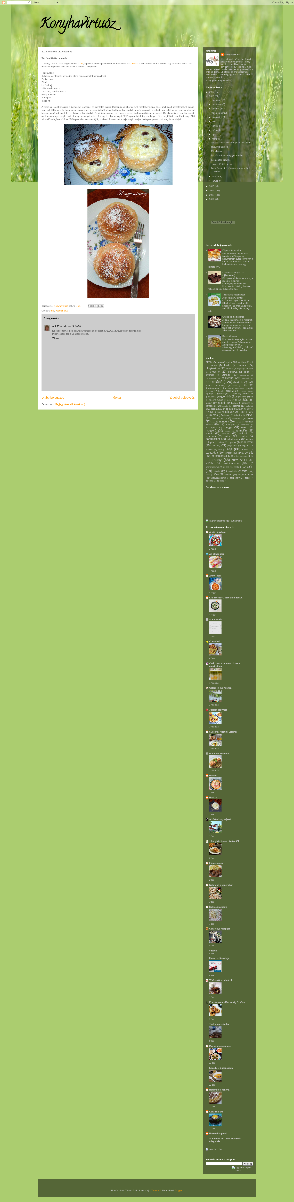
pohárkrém (246, 442)
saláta (245, 449)
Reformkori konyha (219, 1089)
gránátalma (211, 397)
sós (251, 452)
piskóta (249, 439)
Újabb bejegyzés (53, 397)
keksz (218, 408)
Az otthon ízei (216, 554)
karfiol (248, 406)
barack (242, 365)
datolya (222, 385)
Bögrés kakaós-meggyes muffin (226, 155)
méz (243, 427)
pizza (221, 442)
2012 (212, 199)
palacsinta (211, 436)
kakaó (221, 402)
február (215, 176)
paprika (243, 436)
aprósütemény (225, 362)
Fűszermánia (216, 863)
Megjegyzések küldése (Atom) (70, 404)
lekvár (249, 415)
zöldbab (209, 481)
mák (213, 422)
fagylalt (221, 391)
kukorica (238, 415)
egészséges (239, 388)
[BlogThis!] (92, 306)
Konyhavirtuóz (77, 24)
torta (244, 471)
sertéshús (229, 453)
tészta (217, 471)
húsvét (220, 400)
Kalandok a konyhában (221, 885)
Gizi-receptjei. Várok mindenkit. (226, 597)
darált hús (238, 382)
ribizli (220, 450)
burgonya (232, 372)
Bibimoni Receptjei (219, 753)
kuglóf (227, 415)
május (215, 130)
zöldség (220, 481)
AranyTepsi (215, 575)
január (215, 181)
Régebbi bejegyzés (182, 397)
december (217, 100)
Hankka (213, 797)
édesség (227, 388)
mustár (209, 433)
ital (236, 400)
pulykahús (232, 445)
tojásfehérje (231, 471)
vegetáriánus (62, 310)
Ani (81, 63)
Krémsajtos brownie (221, 160)
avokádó (242, 362)
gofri (235, 393)
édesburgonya (212, 388)
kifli (211, 412)
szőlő (236, 467)
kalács (234, 403)
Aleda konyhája (217, 532)
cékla (246, 372)
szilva (226, 467)
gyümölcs (242, 397)
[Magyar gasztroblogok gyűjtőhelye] (224, 520)
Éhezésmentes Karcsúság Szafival (227, 1002)
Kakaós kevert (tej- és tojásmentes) (233, 274)
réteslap (209, 449)
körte (251, 412)
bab (251, 362)
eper (211, 391)
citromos (210, 375)
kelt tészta (234, 408)
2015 (212, 186)
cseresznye (244, 375)
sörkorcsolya (219, 455)
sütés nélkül (239, 460)
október (216, 108)
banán (227, 365)
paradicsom (213, 438)
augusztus (217, 117)
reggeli (245, 445)
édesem (213, 950)
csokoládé (214, 382)
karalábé (225, 406)
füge (211, 393)
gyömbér (225, 396)
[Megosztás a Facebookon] (99, 306)
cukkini (226, 374)
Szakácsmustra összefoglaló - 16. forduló (231, 142)
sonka (240, 453)
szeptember (218, 113)
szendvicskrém (212, 467)
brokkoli (249, 368)
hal (251, 397)
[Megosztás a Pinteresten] (102, 306)
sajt (229, 449)
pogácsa (232, 442)
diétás (234, 386)
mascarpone (211, 427)
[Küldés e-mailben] (89, 306)
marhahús (245, 425)
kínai (219, 412)
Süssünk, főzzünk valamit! (223, 732)
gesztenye (222, 393)
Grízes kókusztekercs (233, 317)
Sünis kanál (215, 619)
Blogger (178, 1190)
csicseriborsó (211, 378)
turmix (208, 475)
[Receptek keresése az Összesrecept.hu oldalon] (242, 1170)
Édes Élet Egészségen (221, 1068)
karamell (236, 406)
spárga (237, 456)
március (216, 139)
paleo (227, 436)
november (217, 104)
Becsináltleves (229, 336)
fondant (242, 391)
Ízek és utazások (218, 907)
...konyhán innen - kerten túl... (225, 841)
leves (250, 418)
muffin (243, 430)
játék (245, 399)
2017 (212, 92)
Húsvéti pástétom (219, 147)
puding (216, 445)
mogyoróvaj (229, 431)
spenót (246, 456)
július (215, 121)
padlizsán (243, 433)
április (215, 134)
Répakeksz (216, 151)
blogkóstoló (213, 368)
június (215, 126)
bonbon (229, 368)
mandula (223, 421)
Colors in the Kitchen (220, 688)
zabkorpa (221, 478)
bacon (214, 365)
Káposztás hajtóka (231, 250)
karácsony (211, 406)
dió (245, 385)
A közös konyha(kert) (220, 819)
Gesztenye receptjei (219, 928)
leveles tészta (219, 418)
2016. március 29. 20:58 (69, 326)
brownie (215, 371)
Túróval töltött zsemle (222, 164)
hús (211, 400)
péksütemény (233, 439)
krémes (213, 415)
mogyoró (211, 430)
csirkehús (227, 377)
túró (52, 310)
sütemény (214, 460)
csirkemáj (245, 378)
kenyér (250, 409)
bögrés (240, 369)
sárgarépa (212, 452)
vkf (212, 478)
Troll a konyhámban (219, 1024)
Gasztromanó (216, 1111)
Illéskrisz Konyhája (219, 958)
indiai (229, 400)
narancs (226, 433)
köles (242, 412)
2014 (212, 190)
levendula (237, 418)
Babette (213, 775)
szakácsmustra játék (235, 463)
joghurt (209, 403)
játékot (134, 63)
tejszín (248, 466)
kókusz (229, 411)
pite (212, 442)
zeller (247, 478)
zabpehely (235, 478)
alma (209, 361)
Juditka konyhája (218, 710)
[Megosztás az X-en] (95, 306)
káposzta (246, 403)
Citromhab (214, 641)
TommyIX (156, 1190)
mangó (238, 422)
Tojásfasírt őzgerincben (233, 294)
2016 (212, 96)
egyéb (250, 388)
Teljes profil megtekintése (218, 80)
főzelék (250, 391)
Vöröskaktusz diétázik (220, 980)
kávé (208, 409)
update (228, 474)
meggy (228, 427)
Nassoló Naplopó (218, 1133)
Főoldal (116, 397)
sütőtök (209, 463)
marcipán (230, 424)
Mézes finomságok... (220, 1046)
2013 (212, 195)
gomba (245, 393)
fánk (232, 391)
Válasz (55, 338)
